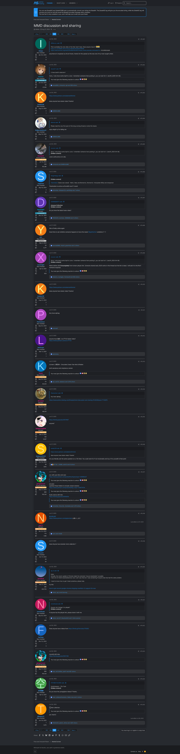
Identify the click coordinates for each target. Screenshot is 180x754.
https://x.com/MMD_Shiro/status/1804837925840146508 (67, 48)
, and (59, 592)
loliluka (37, 29)
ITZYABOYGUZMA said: (57, 683)
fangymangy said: (56, 175)
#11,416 (143, 444)
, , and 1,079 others (63, 381)
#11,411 (143, 310)
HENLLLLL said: (55, 43)
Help (139, 751)
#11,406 (142, 172)
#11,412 (143, 335)
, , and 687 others (64, 671)
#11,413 (143, 361)
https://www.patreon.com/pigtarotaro (60, 518)
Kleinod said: (54, 122)
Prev (37, 34)
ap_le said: (54, 570)
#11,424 (142, 679)
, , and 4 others (65, 218)
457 (54, 34)
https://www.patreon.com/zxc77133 (60, 340)
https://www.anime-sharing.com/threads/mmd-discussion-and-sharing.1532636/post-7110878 (78, 400)
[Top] (142, 751)
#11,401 (143, 39)
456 (51, 34)
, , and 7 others (66, 190)
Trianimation (54, 182)
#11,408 (142, 225)
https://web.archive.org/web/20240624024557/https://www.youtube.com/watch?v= (76, 50)
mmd (54, 29)
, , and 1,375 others (66, 506)
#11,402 (142, 65)
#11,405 (142, 144)
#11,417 (143, 472)
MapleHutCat (92, 232)
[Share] (138, 39)
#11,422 (142, 625)
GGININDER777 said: (57, 201)
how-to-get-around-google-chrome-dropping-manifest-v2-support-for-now (72, 588)
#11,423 (142, 651)
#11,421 (143, 600)
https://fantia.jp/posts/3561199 (59, 656)
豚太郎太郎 (52, 516)
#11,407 (143, 197)
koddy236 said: (55, 448)
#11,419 (143, 541)
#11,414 (143, 389)
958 (68, 34)
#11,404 (142, 118)
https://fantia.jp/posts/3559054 (59, 496)
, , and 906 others (64, 85)
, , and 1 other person (66, 618)
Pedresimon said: (56, 393)
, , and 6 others (64, 464)
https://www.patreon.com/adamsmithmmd (62, 96)
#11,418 (143, 513)
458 (58, 34)
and (60, 164)
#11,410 (143, 284)
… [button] (43, 34)
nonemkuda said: (56, 604)
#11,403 (142, 92)
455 (47, 34)
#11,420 (142, 567)
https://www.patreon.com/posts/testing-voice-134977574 (67, 487)
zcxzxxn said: (55, 148)
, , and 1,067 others (64, 723)
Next (73, 34)
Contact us (134, 751)
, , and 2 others (65, 245)
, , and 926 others (66, 277)
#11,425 (142, 704)
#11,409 (142, 253)
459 (62, 34)
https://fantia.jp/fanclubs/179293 (79, 628)
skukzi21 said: (55, 69)
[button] (54, 3)
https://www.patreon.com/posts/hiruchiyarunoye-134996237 (68, 477)
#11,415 (143, 416)
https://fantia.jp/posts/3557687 (59, 420)
